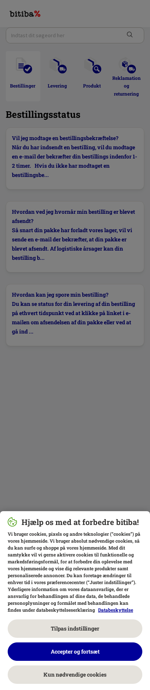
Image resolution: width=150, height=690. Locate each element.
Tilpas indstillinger (75, 628)
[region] (75, 600)
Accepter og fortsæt (75, 651)
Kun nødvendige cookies (75, 674)
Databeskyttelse (115, 610)
